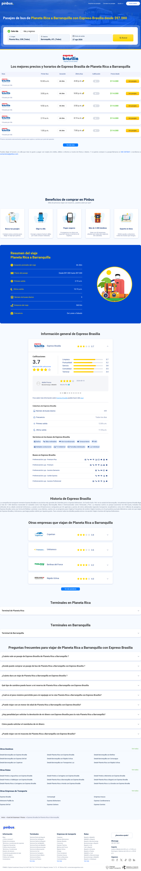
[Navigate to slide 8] (76, 393)
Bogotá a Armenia (89, 849)
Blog (4, 837)
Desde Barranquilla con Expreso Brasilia (13, 755)
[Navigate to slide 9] (78, 393)
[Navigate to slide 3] (65, 393)
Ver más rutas (71, 145)
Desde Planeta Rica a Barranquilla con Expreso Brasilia (65, 780)
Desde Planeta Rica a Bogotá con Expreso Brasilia (111, 780)
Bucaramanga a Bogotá (91, 843)
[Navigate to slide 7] (74, 393)
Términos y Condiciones (10, 849)
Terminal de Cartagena (36, 853)
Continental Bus (61, 859)
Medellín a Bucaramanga (91, 855)
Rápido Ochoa (61, 849)
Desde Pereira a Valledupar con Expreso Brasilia (16, 780)
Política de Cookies (8, 857)
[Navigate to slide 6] (71, 393)
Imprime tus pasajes (94, 3)
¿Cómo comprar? (8, 839)
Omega (59, 851)
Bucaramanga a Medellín (91, 857)
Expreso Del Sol (5, 804)
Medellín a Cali (88, 853)
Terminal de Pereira (35, 859)
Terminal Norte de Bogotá (37, 837)
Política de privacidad (9, 847)
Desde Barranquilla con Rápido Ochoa (60, 758)
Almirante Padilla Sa (7, 801)
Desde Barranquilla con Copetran (11, 762)
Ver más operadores (70, 589)
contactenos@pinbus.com (9, 154)
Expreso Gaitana (52, 804)
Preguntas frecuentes (9, 845)
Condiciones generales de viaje (12, 853)
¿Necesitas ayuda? (121, 835)
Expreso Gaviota (99, 804)
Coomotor (60, 843)
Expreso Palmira (62, 845)
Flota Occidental (62, 853)
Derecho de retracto (8, 851)
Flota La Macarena (62, 857)
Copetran (59, 837)
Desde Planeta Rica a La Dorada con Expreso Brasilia (112, 783)
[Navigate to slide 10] (80, 393)
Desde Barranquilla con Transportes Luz (60, 762)
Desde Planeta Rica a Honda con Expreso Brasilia (63, 783)
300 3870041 (125, 152)
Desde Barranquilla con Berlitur (104, 755)
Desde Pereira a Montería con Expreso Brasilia (109, 776)
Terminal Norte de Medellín (38, 845)
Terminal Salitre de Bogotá (37, 841)
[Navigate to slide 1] (60, 393)
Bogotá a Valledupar (90, 859)
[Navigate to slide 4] (67, 393)
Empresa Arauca (99, 797)
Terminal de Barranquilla (37, 849)
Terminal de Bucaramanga (37, 847)
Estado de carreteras (9, 841)
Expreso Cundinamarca (102, 801)
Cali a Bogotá (88, 847)
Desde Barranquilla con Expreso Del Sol (13, 758)
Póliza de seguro (8, 855)
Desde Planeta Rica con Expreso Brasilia (60, 755)
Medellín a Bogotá (89, 839)
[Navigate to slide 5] (69, 393)
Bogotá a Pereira (89, 851)
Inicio (3, 817)
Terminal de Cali (34, 851)
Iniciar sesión (133, 3)
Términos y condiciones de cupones (13, 843)
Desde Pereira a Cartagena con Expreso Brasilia (63, 776)
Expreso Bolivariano (54, 801)
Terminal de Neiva (35, 857)
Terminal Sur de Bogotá (37, 839)
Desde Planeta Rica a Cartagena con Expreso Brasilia (18, 783)
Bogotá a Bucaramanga (91, 841)
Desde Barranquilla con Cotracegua (106, 758)
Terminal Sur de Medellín (37, 843)
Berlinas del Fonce (62, 847)
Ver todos (135, 749)
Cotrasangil (51, 797)
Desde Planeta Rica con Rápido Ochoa (107, 762)
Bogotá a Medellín (89, 837)
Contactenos (6, 859)
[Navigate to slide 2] (63, 393)
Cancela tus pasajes (109, 3)
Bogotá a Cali (88, 845)
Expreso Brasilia (62, 398)
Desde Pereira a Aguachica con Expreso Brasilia (16, 776)
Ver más (32, 861)
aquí (82, 398)
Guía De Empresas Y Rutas (16, 817)
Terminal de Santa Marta (37, 855)
